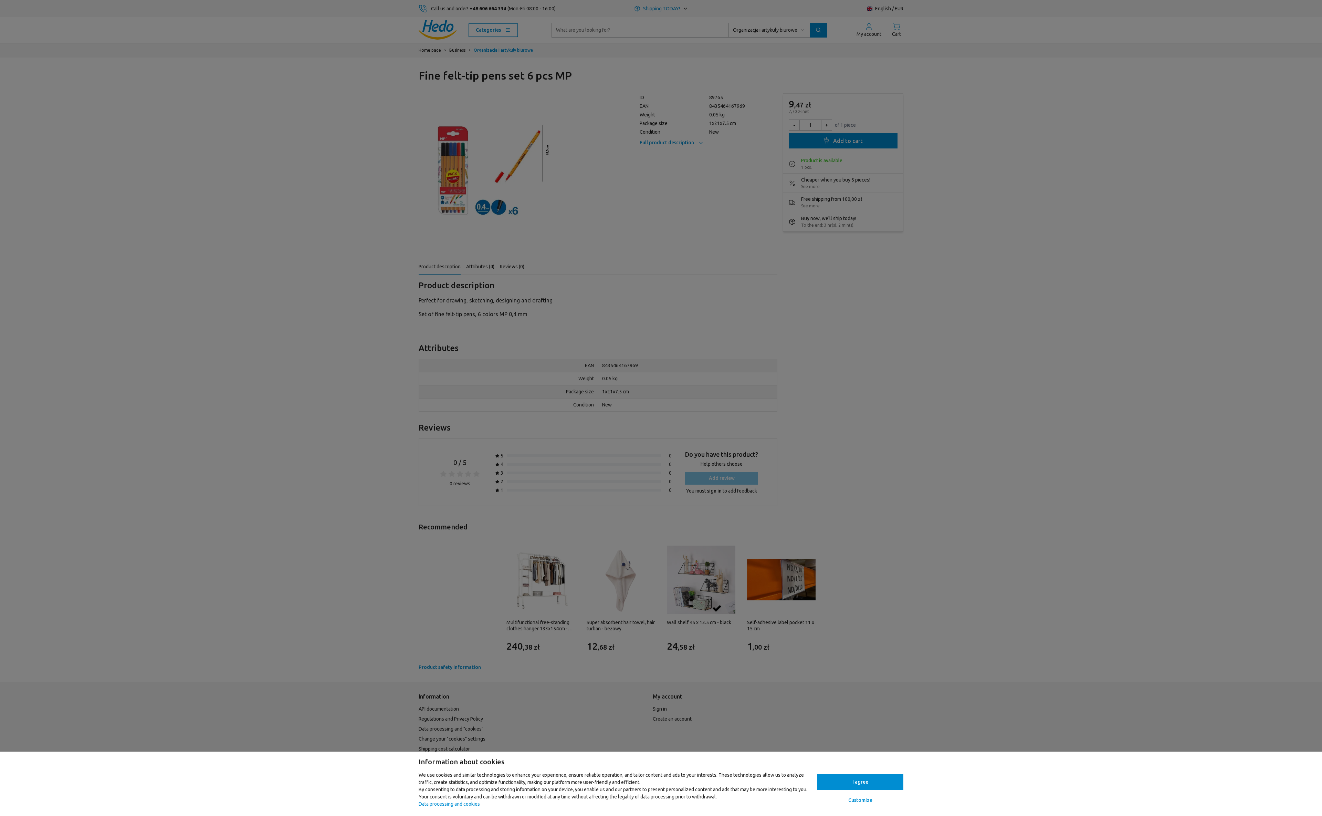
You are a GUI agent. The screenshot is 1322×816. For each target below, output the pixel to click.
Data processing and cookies (449, 804)
